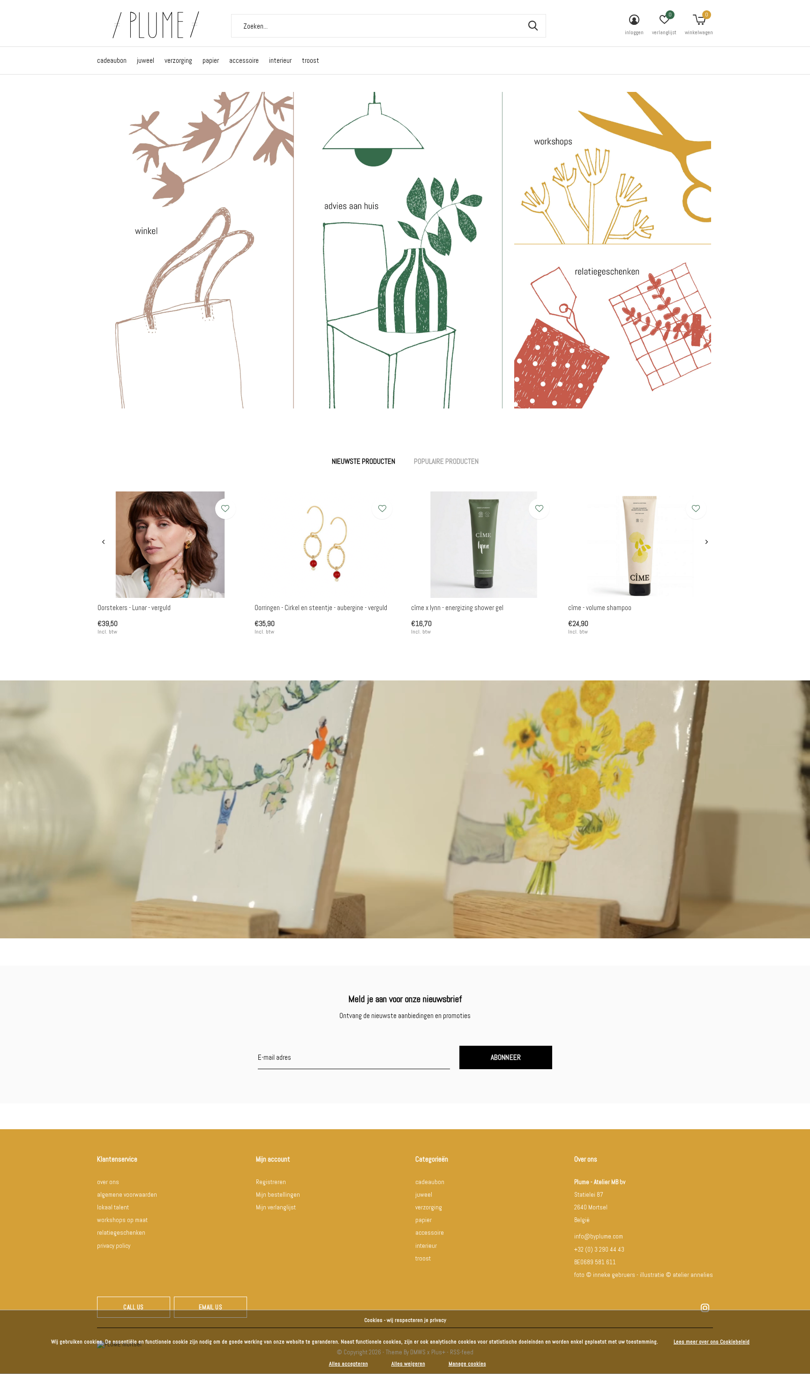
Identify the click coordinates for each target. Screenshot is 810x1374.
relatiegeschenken (121, 1233)
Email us (210, 1307)
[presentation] (103, 542)
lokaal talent (113, 1207)
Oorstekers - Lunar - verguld (134, 607)
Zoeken (533, 26)
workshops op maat (122, 1220)
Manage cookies (467, 1363)
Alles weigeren (408, 1363)
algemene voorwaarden (127, 1195)
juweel (145, 60)
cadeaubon (112, 60)
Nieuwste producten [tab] (363, 461)
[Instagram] (705, 1308)
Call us (133, 1307)
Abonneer (506, 1057)
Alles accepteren (348, 1363)
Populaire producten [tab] (446, 461)
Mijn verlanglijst (276, 1207)
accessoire (244, 60)
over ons (108, 1182)
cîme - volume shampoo (599, 607)
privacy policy (113, 1246)
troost (310, 60)
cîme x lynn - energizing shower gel (457, 607)
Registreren (271, 1182)
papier (210, 60)
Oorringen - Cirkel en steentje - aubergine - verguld (321, 607)
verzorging (178, 60)
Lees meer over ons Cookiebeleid (712, 1341)
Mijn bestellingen (278, 1195)
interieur (280, 60)
